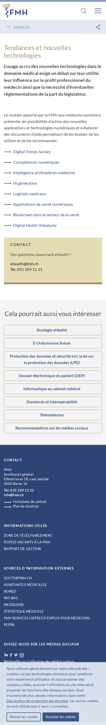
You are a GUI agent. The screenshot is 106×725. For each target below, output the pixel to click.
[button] (70, 707)
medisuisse (14, 605)
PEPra (9, 625)
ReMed (10, 591)
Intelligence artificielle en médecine (44, 172)
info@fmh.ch (13, 495)
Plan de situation (26, 506)
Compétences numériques (36, 162)
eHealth (21, 27)
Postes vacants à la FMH (27, 542)
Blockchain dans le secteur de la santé (46, 214)
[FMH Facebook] (11, 655)
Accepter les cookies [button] (61, 717)
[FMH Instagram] (22, 655)
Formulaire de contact (30, 501)
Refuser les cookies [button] (24, 717)
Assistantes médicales (25, 585)
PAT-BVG (11, 598)
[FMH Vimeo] (15, 655)
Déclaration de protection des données (37, 701)
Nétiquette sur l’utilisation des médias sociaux (39, 661)
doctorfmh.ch (18, 578)
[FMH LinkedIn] (6, 655)
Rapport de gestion (22, 549)
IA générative (25, 183)
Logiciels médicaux (29, 193)
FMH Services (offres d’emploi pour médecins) (47, 618)
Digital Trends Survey (32, 151)
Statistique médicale (24, 611)
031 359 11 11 (22, 490)
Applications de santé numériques (43, 204)
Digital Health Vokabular (35, 225)
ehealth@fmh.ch (24, 263)
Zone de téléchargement (28, 535)
